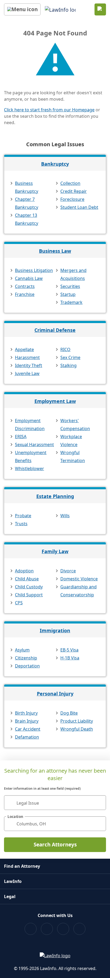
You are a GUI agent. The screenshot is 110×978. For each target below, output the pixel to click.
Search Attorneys (55, 844)
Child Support (29, 595)
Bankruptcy (55, 164)
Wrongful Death (76, 729)
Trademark (71, 302)
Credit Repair (73, 191)
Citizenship (26, 658)
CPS (19, 603)
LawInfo (13, 881)
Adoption (24, 571)
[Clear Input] (99, 803)
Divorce (68, 571)
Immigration (55, 630)
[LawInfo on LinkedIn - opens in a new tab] (79, 929)
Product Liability (76, 721)
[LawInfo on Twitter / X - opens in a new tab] (47, 929)
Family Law (55, 551)
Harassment (27, 357)
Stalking (68, 365)
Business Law (55, 251)
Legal (9, 896)
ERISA (20, 436)
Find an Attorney (22, 866)
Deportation (27, 666)
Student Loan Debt (79, 207)
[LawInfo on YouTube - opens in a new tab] (63, 929)
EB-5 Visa (69, 650)
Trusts (21, 524)
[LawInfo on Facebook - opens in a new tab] (31, 929)
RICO (65, 349)
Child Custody (29, 587)
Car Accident (27, 729)
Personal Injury (55, 693)
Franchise (24, 294)
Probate (23, 516)
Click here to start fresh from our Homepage (49, 110)
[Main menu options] (22, 9)
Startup (68, 294)
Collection (70, 183)
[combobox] (55, 802)
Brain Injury (26, 721)
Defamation (27, 737)
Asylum (22, 650)
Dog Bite (69, 713)
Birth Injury (26, 713)
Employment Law (55, 401)
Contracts (25, 286)
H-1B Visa (69, 658)
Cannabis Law (29, 278)
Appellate (24, 349)
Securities (70, 286)
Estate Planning (55, 496)
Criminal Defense (55, 330)
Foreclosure (72, 199)
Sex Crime (70, 357)
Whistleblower (29, 468)
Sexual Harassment (34, 444)
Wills (65, 516)
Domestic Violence (79, 579)
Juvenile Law (27, 373)
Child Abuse (27, 579)
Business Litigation (34, 270)
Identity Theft (28, 365)
